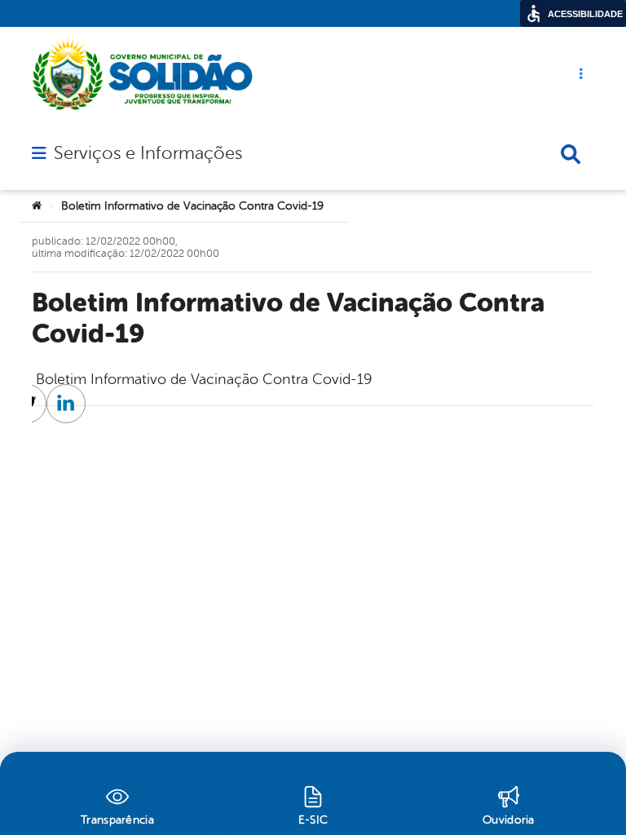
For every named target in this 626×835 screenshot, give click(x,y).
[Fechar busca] (570, 154)
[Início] (37, 206)
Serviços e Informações (148, 153)
